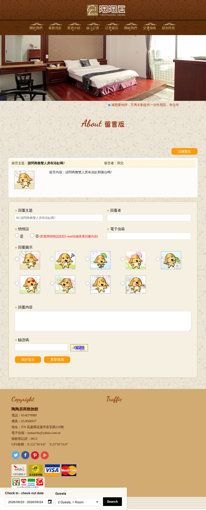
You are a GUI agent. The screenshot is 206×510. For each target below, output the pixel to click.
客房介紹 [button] (73, 28)
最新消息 (54, 28)
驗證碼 (22, 340)
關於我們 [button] (36, 28)
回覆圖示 (24, 247)
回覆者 (114, 210)
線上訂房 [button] (92, 28)
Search (112, 501)
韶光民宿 (168, 28)
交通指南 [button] (149, 28)
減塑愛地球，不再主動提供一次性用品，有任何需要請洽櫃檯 (150, 105)
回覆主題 (24, 210)
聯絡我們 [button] (130, 28)
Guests (60, 493)
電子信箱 (116, 229)
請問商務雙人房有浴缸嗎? (46, 163)
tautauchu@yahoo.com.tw (44, 433)
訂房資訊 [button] (111, 28)
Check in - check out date (24, 493)
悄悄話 (22, 229)
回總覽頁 (184, 151)
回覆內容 (24, 307)
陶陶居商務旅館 (24, 409)
